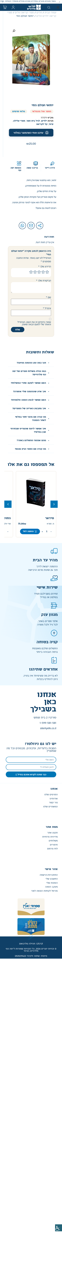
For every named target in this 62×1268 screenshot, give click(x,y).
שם (48, 297)
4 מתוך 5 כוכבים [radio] (35, 272)
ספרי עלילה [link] (19, 121)
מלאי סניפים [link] (18, 111)
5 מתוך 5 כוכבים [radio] (31, 272)
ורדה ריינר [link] (50, 168)
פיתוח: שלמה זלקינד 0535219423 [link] (31, 956)
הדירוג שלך (44, 266)
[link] (58, 1227)
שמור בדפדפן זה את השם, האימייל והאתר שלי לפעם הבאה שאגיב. (34, 323)
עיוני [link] (51, 124)
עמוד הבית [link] (50, 12)
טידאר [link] (49, 518)
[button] (59, 2)
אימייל (47, 308)
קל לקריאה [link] (41, 124)
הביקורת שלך (43, 280)
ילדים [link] (44, 121)
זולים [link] (39, 12)
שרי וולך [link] (7, 524)
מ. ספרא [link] (50, 524)
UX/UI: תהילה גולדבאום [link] (31, 944)
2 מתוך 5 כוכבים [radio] (43, 272)
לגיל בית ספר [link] (33, 121)
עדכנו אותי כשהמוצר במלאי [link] (28, 132)
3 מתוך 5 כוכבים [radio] (39, 272)
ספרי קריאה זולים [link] (24, 12)
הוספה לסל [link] (28, 531)
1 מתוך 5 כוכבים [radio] (47, 272)
